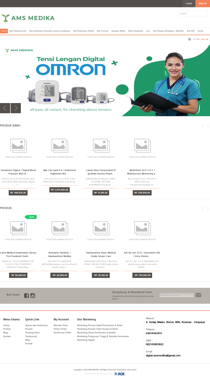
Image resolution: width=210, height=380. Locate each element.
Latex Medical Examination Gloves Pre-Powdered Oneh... (18, 254)
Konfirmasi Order (62, 332)
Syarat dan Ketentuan (36, 325)
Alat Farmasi (102, 31)
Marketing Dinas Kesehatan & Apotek (96, 332)
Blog (5, 332)
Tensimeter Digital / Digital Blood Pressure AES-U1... (18, 172)
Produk (7, 329)
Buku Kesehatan (135, 31)
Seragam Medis (118, 31)
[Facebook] (26, 295)
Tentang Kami (32, 332)
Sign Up (203, 3)
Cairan (200, 31)
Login (189, 3)
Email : (150, 352)
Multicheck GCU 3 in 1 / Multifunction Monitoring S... (142, 172)
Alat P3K (190, 31)
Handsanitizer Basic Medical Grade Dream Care (101, 254)
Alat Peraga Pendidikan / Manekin (168, 31)
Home (4, 31)
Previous (5, 108)
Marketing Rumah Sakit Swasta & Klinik (97, 329)
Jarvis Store (131, 370)
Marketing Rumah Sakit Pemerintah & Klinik (99, 325)
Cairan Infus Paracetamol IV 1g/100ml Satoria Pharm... (101, 172)
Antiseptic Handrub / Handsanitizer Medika (59, 254)
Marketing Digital (85, 340)
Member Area (61, 325)
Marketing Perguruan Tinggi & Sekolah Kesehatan (103, 336)
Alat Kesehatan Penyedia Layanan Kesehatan (49, 31)
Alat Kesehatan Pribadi (83, 31)
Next (16, 108)
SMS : (149, 341)
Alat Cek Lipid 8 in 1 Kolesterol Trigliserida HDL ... (59, 172)
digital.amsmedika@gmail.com (163, 355)
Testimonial (31, 336)
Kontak (6, 336)
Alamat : (150, 318)
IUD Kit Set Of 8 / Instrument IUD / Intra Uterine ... (142, 254)
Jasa (148, 31)
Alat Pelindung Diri (18, 31)
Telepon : (151, 329)
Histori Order (60, 329)
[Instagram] (32, 295)
